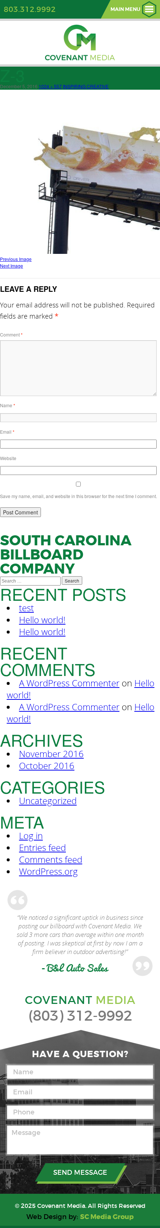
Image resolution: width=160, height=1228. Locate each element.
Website (8, 458)
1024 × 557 (50, 86)
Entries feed (42, 848)
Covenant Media (61, 1205)
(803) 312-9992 (80, 1015)
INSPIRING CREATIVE (86, 86)
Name (7, 405)
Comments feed (50, 859)
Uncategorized (48, 801)
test (26, 608)
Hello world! (42, 620)
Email (7, 431)
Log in (31, 836)
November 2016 (51, 754)
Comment (11, 334)
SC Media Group (107, 1216)
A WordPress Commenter (69, 683)
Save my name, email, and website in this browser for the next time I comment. (78, 496)
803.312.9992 (30, 9)
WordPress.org (48, 871)
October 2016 (46, 766)
